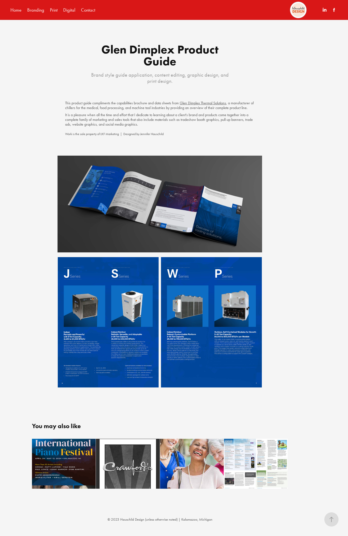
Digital (69, 10)
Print (54, 10)
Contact (88, 10)
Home (16, 10)
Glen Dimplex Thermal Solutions (203, 103)
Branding (35, 10)
